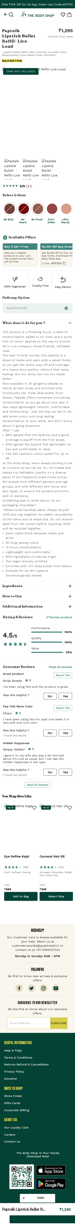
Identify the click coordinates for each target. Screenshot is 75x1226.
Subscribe (59, 1023)
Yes (65, 696)
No (50, 696)
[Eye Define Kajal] (21, 829)
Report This (63, 675)
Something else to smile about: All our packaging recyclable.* (31, 503)
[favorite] (3, 1219)
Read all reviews (60, 667)
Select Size (56, 896)
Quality (36, 638)
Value (35, 648)
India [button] (40, 1197)
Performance (40, 628)
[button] (37, 323)
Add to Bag (21, 896)
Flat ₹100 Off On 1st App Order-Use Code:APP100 (37, 4)
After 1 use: (11, 430)
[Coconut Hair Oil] (56, 829)
